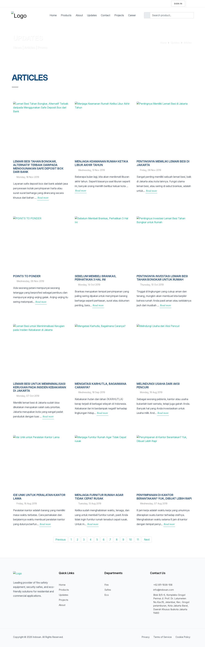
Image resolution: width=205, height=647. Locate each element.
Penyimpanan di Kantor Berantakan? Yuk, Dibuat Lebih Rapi (164, 496)
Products (64, 589)
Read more (43, 197)
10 (130, 539)
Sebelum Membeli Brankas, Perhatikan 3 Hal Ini (95, 277)
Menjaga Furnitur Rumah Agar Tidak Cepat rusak (99, 496)
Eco (106, 594)
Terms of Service (162, 637)
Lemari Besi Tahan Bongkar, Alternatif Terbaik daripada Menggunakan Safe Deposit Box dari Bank (38, 167)
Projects (63, 599)
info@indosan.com (163, 589)
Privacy (146, 637)
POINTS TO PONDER (27, 276)
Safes (107, 589)
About (62, 605)
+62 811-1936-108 (162, 584)
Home (163, 42)
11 (138, 539)
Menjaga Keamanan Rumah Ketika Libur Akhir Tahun (101, 163)
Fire (106, 584)
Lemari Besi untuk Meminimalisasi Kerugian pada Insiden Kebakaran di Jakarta (39, 387)
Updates (175, 42)
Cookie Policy (183, 637)
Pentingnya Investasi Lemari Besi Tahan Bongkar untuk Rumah (162, 277)
